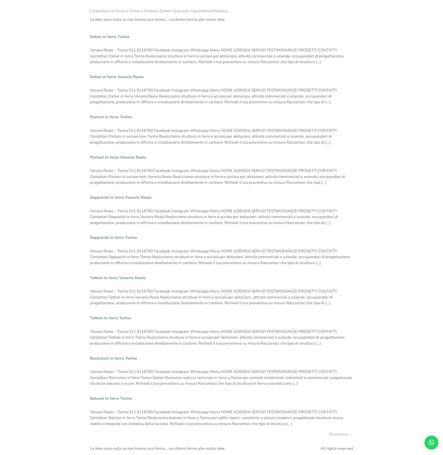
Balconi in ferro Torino (111, 398)
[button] (431, 442)
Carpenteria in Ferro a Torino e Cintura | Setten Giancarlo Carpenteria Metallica (159, 11)
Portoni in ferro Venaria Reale (118, 157)
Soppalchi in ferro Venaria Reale (120, 197)
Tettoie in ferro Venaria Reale (117, 278)
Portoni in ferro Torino (111, 117)
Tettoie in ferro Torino (110, 318)
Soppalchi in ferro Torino (113, 237)
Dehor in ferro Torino (109, 36)
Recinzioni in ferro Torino (113, 358)
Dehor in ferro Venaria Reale (117, 77)
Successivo (341, 434)
